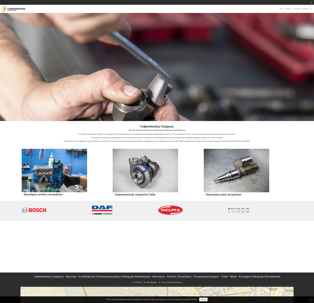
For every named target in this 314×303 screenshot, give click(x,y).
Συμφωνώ (203, 299)
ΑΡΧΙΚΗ (281, 8)
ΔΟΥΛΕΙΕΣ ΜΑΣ (297, 8)
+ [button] (22, 289)
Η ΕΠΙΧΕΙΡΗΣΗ (288, 8)
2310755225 (138, 282)
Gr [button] (311, 8)
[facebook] (311, 2)
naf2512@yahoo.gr (151, 282)
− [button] (22, 291)
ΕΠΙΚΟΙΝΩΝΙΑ (305, 8)
